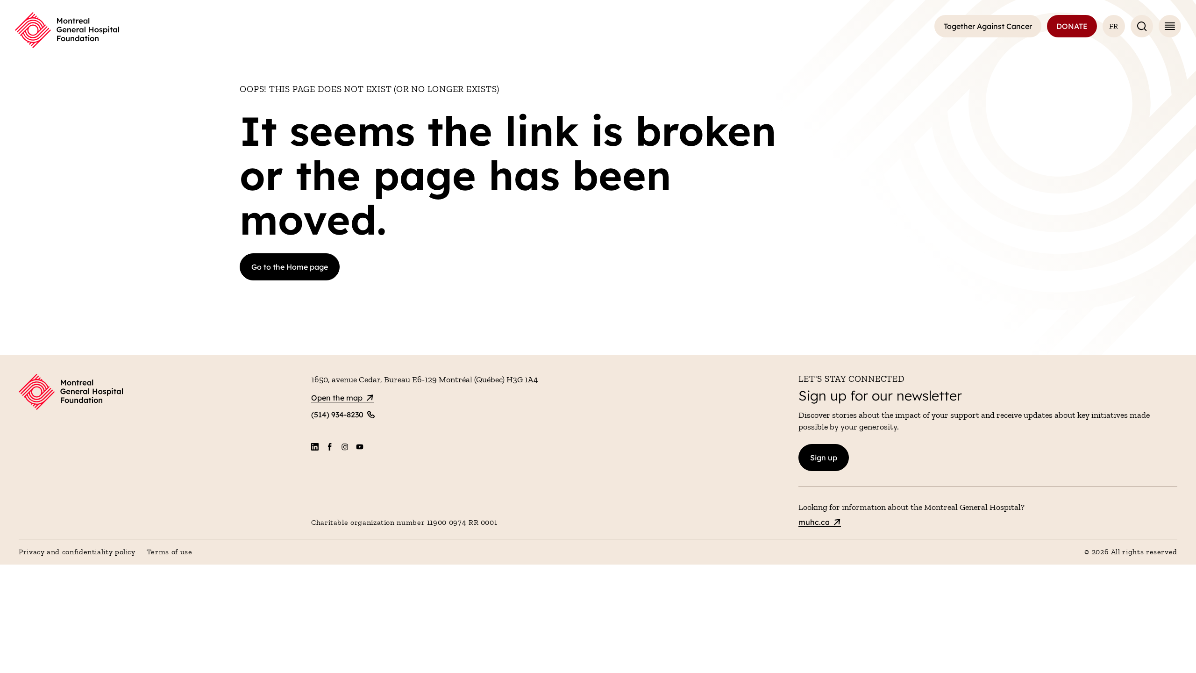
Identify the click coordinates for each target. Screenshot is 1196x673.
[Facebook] (330, 447)
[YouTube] (359, 447)
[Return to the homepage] (67, 30)
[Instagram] (345, 447)
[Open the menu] (1170, 26)
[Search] (1142, 26)
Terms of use (169, 551)
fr (1113, 25)
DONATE (1072, 26)
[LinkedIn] (315, 447)
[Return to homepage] (159, 393)
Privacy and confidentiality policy (77, 551)
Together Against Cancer (988, 26)
